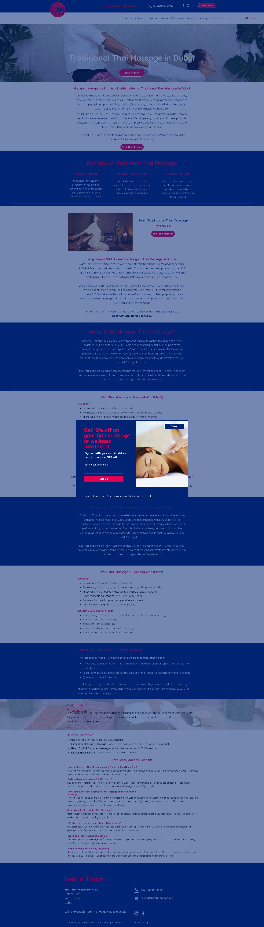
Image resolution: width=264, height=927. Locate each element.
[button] (174, 426)
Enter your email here (96, 464)
